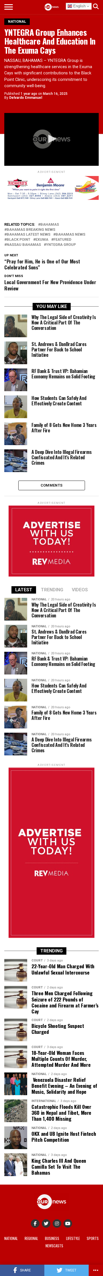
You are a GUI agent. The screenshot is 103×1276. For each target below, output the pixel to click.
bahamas (49, 225)
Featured (62, 240)
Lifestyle (73, 1238)
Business (52, 1238)
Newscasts (54, 1245)
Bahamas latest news (28, 234)
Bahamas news (70, 234)
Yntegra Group (61, 245)
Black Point (18, 240)
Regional (31, 1238)
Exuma (41, 240)
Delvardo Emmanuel (25, 98)
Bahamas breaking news (31, 230)
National (11, 1238)
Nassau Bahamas (24, 245)
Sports (93, 1238)
